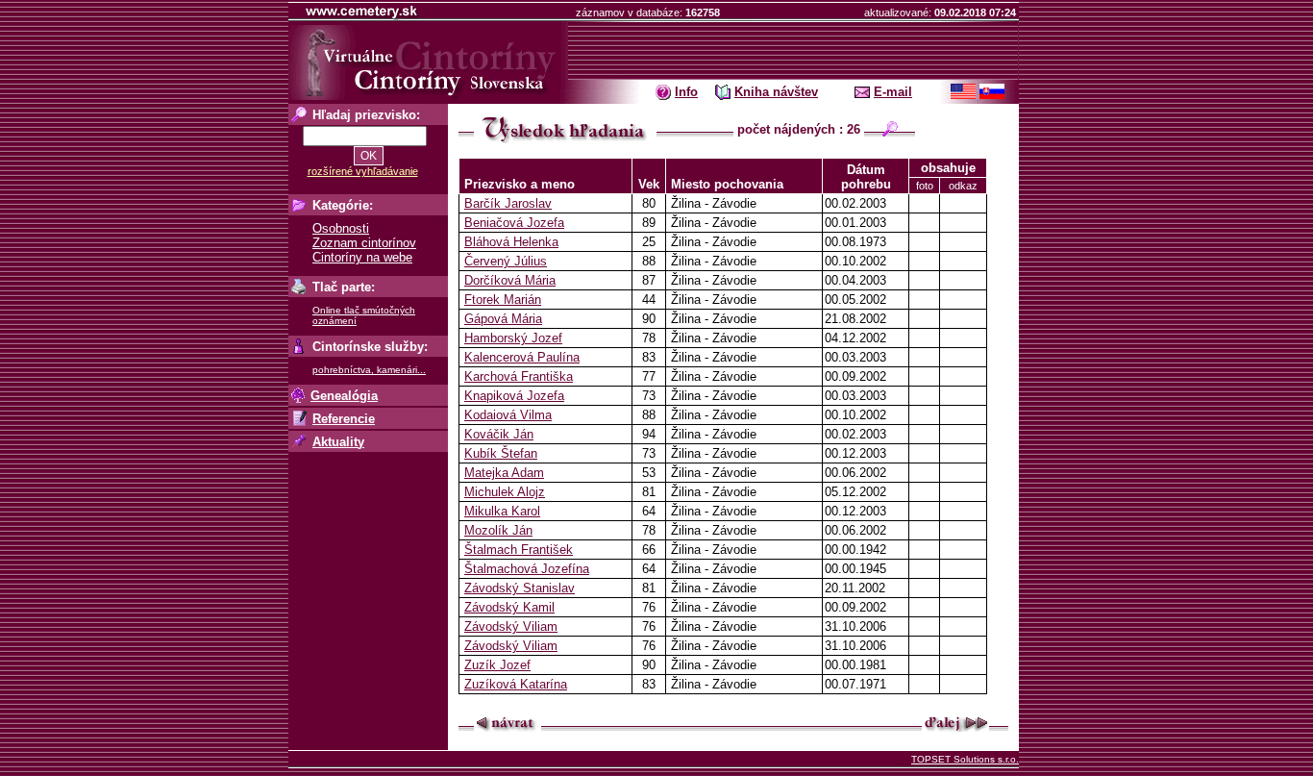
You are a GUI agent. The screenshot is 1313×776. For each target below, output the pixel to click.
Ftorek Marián (502, 299)
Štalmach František (518, 549)
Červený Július (505, 261)
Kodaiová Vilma (508, 415)
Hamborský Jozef (513, 338)
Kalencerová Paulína (522, 357)
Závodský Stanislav (519, 588)
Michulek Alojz (504, 492)
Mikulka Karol (502, 511)
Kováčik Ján (498, 434)
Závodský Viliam (510, 626)
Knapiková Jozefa (514, 395)
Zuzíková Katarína (515, 684)
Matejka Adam (504, 472)
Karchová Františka (518, 376)
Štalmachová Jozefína (526, 569)
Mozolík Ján (498, 530)
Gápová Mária (503, 319)
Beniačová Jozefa (514, 222)
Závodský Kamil (509, 607)
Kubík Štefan (500, 453)
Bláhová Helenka (511, 242)
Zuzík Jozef (497, 665)
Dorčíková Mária (510, 280)
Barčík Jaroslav (508, 203)
